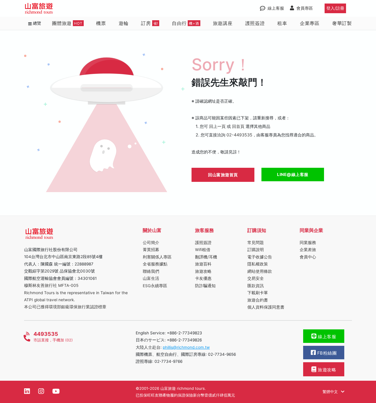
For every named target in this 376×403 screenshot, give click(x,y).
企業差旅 (308, 249)
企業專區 (310, 23)
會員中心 (308, 257)
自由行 (185, 23)
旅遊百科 (203, 264)
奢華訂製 (342, 23)
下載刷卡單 (257, 292)
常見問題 (255, 242)
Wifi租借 (202, 249)
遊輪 (124, 23)
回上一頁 (217, 126)
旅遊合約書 (257, 300)
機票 (101, 23)
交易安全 (255, 278)
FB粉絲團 (326, 353)
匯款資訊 (255, 285)
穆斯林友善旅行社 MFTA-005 (51, 285)
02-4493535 (239, 134)
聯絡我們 (151, 271)
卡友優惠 (203, 278)
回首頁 (238, 126)
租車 (282, 23)
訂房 (149, 23)
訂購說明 (255, 249)
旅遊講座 (223, 23)
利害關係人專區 (157, 257)
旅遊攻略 (203, 271)
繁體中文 (331, 391)
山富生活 (151, 278)
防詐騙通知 (205, 285)
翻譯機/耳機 (206, 257)
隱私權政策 (257, 264)
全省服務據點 (155, 264)
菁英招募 (151, 249)
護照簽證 (255, 23)
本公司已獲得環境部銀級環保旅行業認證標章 (65, 306)
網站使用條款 (259, 271)
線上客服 (326, 336)
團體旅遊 (67, 23)
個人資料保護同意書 (265, 307)
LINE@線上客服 (292, 174)
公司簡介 (151, 242)
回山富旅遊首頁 (223, 174)
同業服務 (308, 242)
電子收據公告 (259, 257)
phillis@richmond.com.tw (186, 347)
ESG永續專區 (155, 285)
